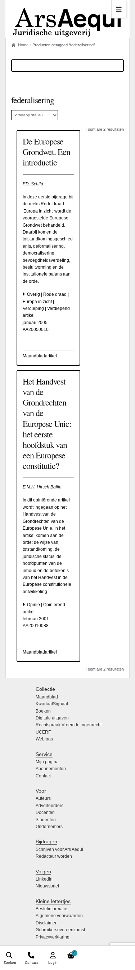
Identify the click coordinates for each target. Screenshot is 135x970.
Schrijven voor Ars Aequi (59, 849)
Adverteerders (49, 805)
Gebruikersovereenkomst (60, 929)
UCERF (43, 732)
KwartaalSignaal (52, 703)
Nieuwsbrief (47, 886)
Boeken (43, 711)
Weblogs (44, 739)
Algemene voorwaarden (59, 915)
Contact (43, 775)
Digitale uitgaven (52, 718)
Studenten (46, 819)
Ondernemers (49, 826)
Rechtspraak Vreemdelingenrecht (69, 724)
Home (23, 45)
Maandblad (47, 697)
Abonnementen (51, 768)
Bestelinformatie (51, 908)
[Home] (67, 19)
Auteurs (43, 798)
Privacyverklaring (52, 937)
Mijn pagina (47, 761)
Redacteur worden (54, 856)
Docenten (45, 812)
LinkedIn (44, 879)
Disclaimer (46, 922)
